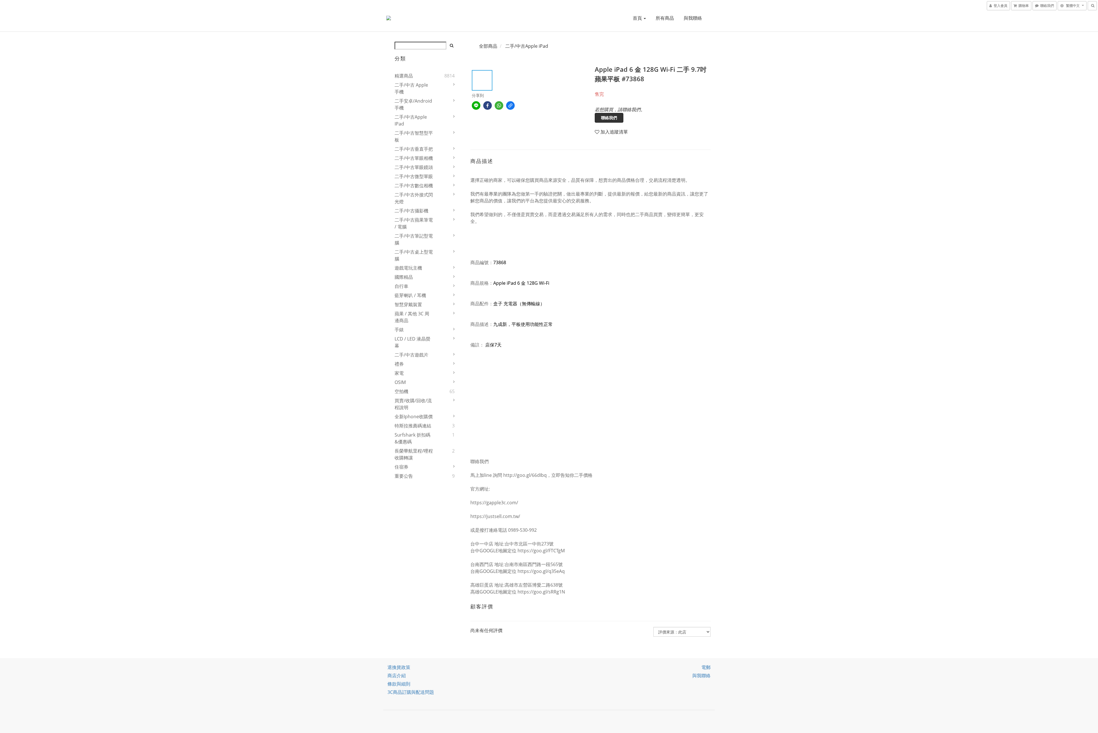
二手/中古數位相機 (414, 185)
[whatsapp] (499, 105)
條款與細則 (398, 684)
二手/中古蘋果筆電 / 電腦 (414, 223)
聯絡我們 (609, 117)
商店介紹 (396, 675)
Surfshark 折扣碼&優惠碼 (412, 438)
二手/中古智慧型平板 (414, 136)
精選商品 (404, 76)
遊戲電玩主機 (408, 268)
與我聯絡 (693, 18)
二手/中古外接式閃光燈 (414, 198)
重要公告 (404, 476)
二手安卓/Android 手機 (413, 104)
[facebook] (487, 105)
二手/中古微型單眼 (414, 176)
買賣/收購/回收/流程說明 (413, 404)
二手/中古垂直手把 (414, 149)
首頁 (638, 18)
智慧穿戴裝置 (408, 304)
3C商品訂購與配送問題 (410, 692)
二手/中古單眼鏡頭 (414, 167)
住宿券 (401, 467)
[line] (476, 105)
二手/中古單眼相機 (414, 158)
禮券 (399, 364)
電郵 (706, 667)
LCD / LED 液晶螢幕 (412, 342)
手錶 (399, 329)
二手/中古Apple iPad (411, 120)
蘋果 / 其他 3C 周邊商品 (412, 317)
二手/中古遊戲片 (411, 355)
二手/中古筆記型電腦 (414, 239)
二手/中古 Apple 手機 (411, 88)
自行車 (401, 286)
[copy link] (510, 105)
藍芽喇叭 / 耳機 (410, 295)
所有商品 (665, 18)
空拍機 (401, 391)
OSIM (400, 382)
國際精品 (404, 277)
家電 (399, 373)
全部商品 (488, 46)
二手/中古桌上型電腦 (414, 255)
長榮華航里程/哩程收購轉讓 (414, 454)
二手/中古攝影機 (411, 211)
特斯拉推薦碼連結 (413, 426)
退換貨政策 (398, 667)
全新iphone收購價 (414, 416)
